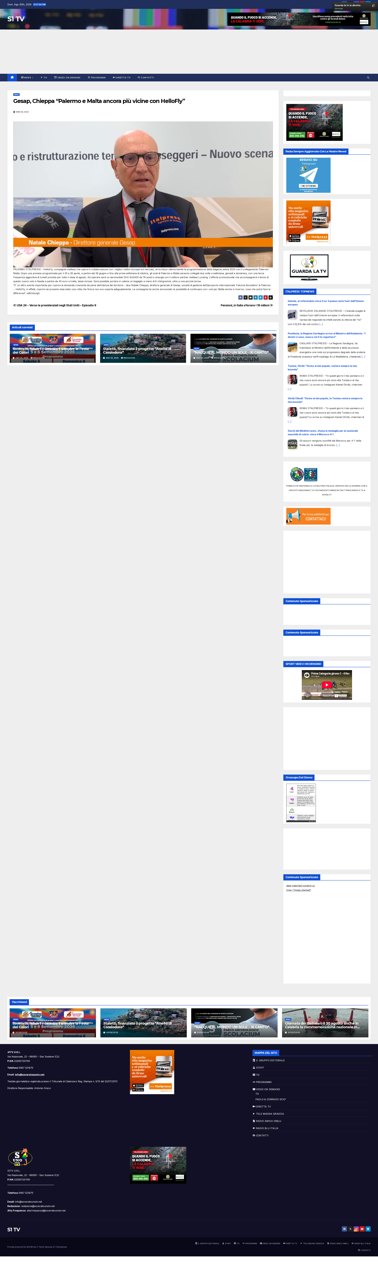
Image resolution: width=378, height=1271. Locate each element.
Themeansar (61, 1247)
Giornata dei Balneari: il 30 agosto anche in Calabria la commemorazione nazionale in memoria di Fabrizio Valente (322, 1027)
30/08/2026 (21, 1032)
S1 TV (15, 19)
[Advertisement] (189, 51)
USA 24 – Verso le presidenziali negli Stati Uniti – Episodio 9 (56, 305)
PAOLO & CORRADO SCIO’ (270, 1099)
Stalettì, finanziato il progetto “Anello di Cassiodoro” (137, 351)
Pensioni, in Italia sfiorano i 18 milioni (245, 305)
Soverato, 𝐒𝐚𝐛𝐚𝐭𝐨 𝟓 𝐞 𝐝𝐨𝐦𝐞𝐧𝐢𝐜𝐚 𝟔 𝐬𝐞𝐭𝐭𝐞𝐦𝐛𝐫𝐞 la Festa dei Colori (51, 351)
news (16, 94)
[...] (289, 324)
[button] (368, 77)
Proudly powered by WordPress (22, 1247)
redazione (39, 358)
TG (257, 1093)
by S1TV (312, 821)
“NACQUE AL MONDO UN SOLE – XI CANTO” (231, 352)
